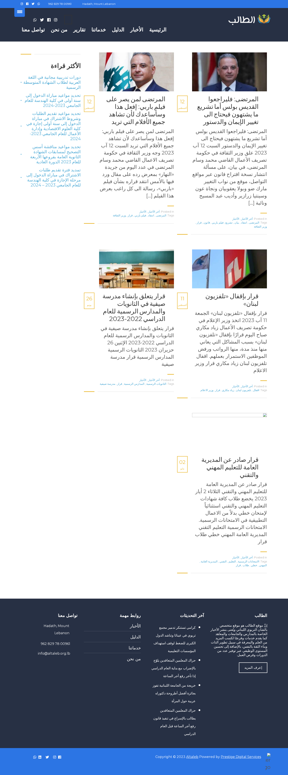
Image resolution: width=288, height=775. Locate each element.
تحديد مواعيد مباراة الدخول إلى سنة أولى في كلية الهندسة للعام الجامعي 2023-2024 (53, 100)
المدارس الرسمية (133, 383)
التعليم (232, 561)
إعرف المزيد (253, 668)
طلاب (245, 565)
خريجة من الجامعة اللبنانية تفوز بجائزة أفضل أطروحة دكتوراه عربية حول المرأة (174, 693)
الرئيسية (158, 30)
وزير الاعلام (207, 390)
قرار (199, 222)
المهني (262, 565)
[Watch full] (228, 71)
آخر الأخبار (247, 218)
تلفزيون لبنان (243, 390)
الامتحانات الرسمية (248, 561)
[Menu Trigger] (19, 11)
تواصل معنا (33, 30)
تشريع (229, 222)
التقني (223, 561)
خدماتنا (99, 30)
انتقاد (243, 222)
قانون (206, 222)
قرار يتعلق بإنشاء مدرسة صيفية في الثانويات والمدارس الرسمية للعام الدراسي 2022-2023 (133, 307)
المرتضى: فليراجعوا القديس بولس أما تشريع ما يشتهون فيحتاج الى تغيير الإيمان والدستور (227, 110)
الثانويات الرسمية (156, 383)
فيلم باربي (217, 222)
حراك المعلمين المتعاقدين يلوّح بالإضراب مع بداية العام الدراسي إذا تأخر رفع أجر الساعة (173, 668)
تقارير (79, 30)
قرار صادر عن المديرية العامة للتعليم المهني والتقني (229, 467)
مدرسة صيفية (107, 383)
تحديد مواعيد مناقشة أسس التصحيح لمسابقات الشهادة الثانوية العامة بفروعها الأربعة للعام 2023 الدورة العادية (55, 154)
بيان (236, 222)
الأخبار (136, 30)
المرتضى (253, 222)
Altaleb (192, 757)
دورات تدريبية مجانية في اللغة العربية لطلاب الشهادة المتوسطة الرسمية (52, 82)
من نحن (59, 30)
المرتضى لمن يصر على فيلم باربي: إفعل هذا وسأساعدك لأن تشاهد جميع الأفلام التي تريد (135, 110)
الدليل (118, 30)
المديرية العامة (209, 561)
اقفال (255, 390)
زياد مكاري (227, 390)
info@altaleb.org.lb (54, 653)
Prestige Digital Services (241, 757)
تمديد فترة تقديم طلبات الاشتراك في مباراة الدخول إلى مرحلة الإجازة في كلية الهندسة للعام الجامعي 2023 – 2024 (53, 177)
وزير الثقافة (260, 226)
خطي (253, 565)
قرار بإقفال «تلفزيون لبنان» (231, 300)
